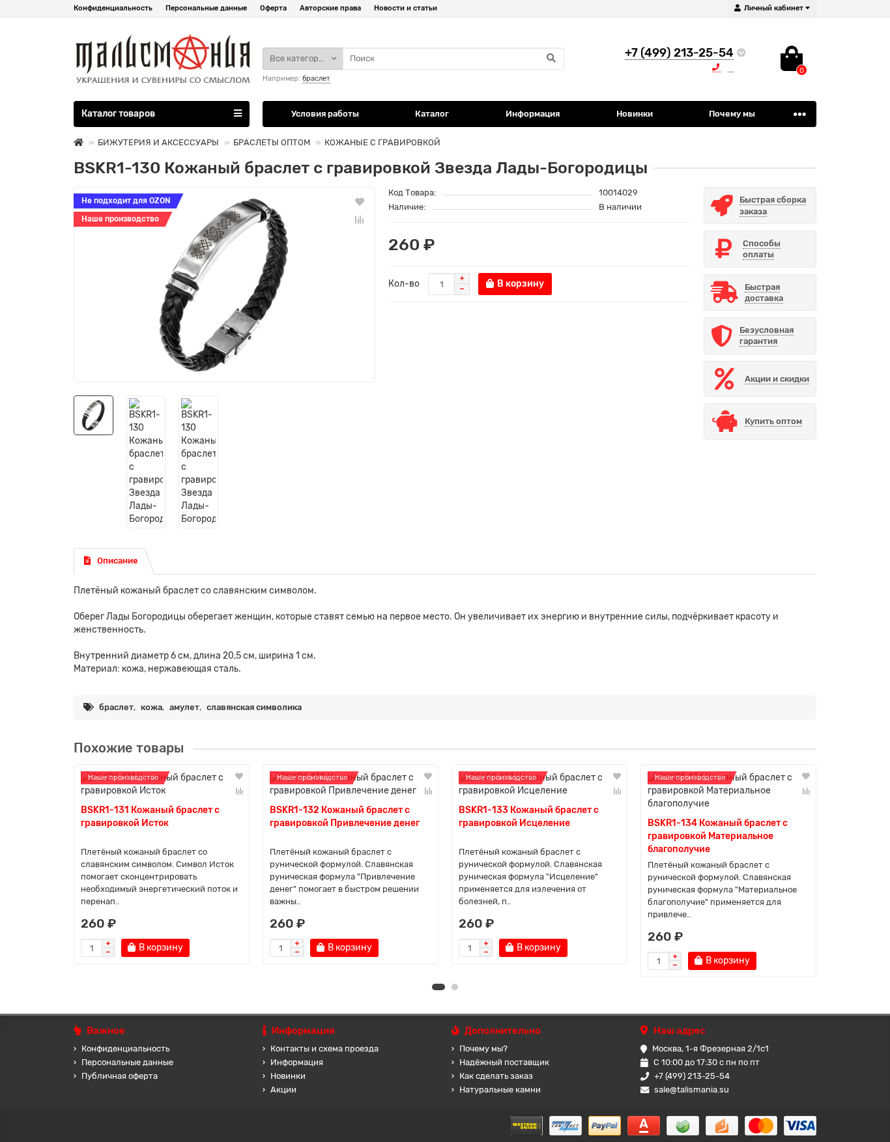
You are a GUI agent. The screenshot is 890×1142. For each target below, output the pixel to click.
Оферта (273, 8)
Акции (283, 1089)
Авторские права (330, 8)
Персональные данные (206, 8)
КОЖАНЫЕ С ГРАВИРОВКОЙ (382, 142)
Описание (117, 560)
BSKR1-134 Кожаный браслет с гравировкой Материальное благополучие (718, 836)
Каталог (432, 114)
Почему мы (732, 114)
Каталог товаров (118, 113)
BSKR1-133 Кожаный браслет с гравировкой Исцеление (529, 817)
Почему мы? (483, 1048)
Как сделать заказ (496, 1076)
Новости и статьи (405, 8)
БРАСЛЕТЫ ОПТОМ (271, 142)
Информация (533, 114)
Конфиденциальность (113, 8)
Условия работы (325, 114)
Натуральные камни (500, 1089)
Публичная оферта (119, 1076)
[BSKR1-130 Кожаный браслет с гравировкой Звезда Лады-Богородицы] (224, 284)
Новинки (634, 114)
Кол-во (404, 283)
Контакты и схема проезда (324, 1048)
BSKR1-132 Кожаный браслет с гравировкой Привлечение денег (345, 817)
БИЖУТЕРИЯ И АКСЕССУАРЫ (158, 142)
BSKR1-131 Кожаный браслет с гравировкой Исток (150, 817)
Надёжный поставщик (504, 1062)
